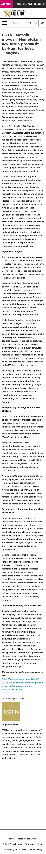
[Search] (30, 23)
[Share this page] (42, 23)
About (11, 838)
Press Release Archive (27, 838)
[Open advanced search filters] (36, 23)
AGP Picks (6, 4)
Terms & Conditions (34, 844)
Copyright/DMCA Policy (15, 849)
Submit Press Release (13, 844)
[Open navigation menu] (4, 23)
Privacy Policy (35, 849)
